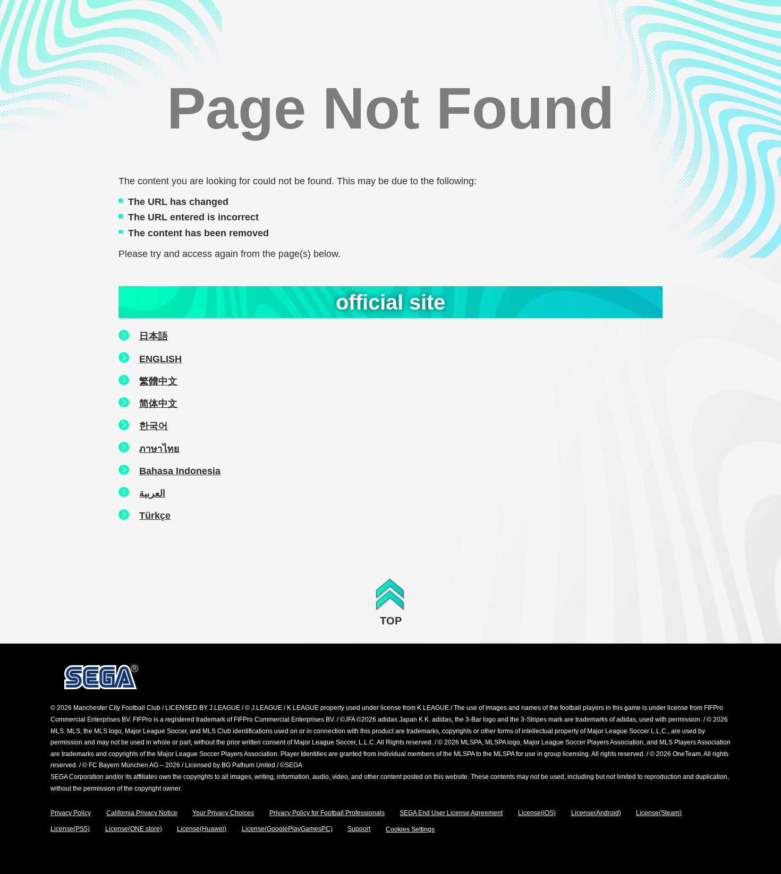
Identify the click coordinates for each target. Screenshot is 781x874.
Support (358, 829)
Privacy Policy (70, 813)
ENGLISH (160, 359)
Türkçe (155, 515)
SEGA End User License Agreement (451, 813)
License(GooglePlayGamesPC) (287, 829)
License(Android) (596, 813)
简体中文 (158, 403)
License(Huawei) (201, 829)
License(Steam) (659, 813)
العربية (152, 493)
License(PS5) (70, 829)
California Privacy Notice (141, 813)
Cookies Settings (410, 829)
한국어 (153, 426)
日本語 (153, 336)
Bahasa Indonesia (179, 471)
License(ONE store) (133, 829)
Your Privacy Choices (223, 813)
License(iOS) (537, 813)
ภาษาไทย (159, 448)
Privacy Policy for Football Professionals (327, 813)
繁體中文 (158, 381)
